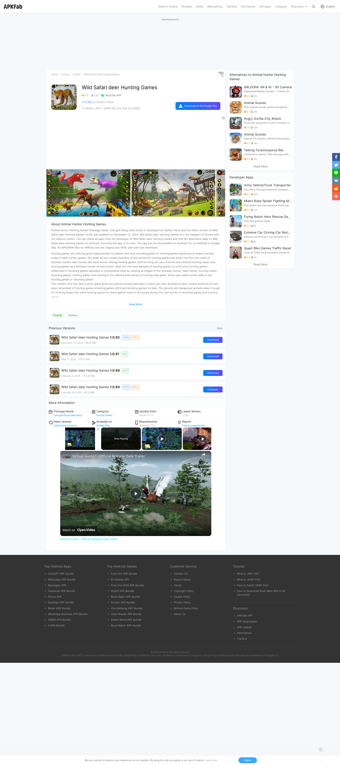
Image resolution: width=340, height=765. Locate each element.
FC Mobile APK (120, 579)
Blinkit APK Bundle (59, 608)
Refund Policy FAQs (186, 608)
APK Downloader (247, 621)
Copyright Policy (184, 591)
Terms (177, 585)
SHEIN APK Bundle (59, 619)
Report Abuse (182, 579)
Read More (261, 166)
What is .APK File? (248, 573)
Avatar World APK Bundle (126, 619)
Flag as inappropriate (193, 425)
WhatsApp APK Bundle (62, 579)
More (220, 328)
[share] (203, 454)
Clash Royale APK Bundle (126, 614)
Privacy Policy (182, 602)
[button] (220, 193)
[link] (66, 457)
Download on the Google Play (201, 105)
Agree (247, 760)
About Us (180, 614)
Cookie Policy (182, 596)
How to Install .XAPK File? (253, 585)
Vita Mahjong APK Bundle (126, 608)
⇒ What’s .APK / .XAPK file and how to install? (111, 108)
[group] (88, 193)
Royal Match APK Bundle (126, 625)
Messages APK (57, 585)
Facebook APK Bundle (61, 591)
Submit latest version (65, 425)
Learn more (211, 760)
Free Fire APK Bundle (124, 573)
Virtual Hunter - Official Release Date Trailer (108, 456)
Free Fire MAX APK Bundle (127, 585)
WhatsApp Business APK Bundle (68, 614)
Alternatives (244, 632)
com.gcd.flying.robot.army (68, 415)
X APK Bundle (56, 625)
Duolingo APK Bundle (61, 602)
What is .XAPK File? (249, 579)
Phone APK (55, 596)
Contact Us (181, 573)
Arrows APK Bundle (123, 602)
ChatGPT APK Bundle (61, 573)
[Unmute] (67, 447)
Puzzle (57, 315)
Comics (73, 315)
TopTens (242, 638)
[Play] (62, 447)
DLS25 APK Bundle (122, 591)
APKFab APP (244, 615)
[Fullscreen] (97, 447)
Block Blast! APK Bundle (125, 596)
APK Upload (244, 627)
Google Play (103, 425)
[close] (320, 749)
